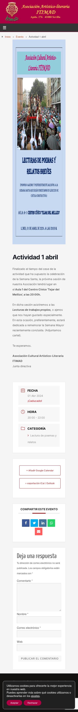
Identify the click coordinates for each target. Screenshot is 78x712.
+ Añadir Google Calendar (40, 470)
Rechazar (32, 702)
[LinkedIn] (43, 523)
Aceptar (14, 702)
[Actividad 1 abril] (39, 243)
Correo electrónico (29, 628)
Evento (19, 36)
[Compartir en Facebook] (26, 523)
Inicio (8, 36)
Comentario (25, 581)
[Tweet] (34, 523)
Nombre (22, 614)
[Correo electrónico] (38, 531)
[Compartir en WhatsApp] (51, 523)
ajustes (35, 696)
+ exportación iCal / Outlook (40, 483)
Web (20, 641)
